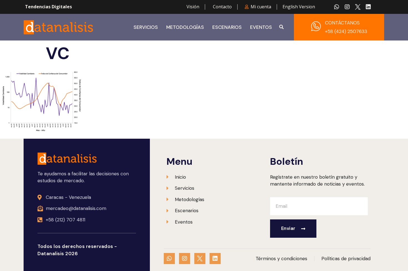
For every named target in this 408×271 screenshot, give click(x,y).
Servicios (146, 27)
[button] (281, 27)
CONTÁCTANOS (342, 23)
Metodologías (185, 27)
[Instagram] (347, 7)
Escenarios (227, 27)
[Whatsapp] (336, 7)
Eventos (261, 27)
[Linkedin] (368, 7)
